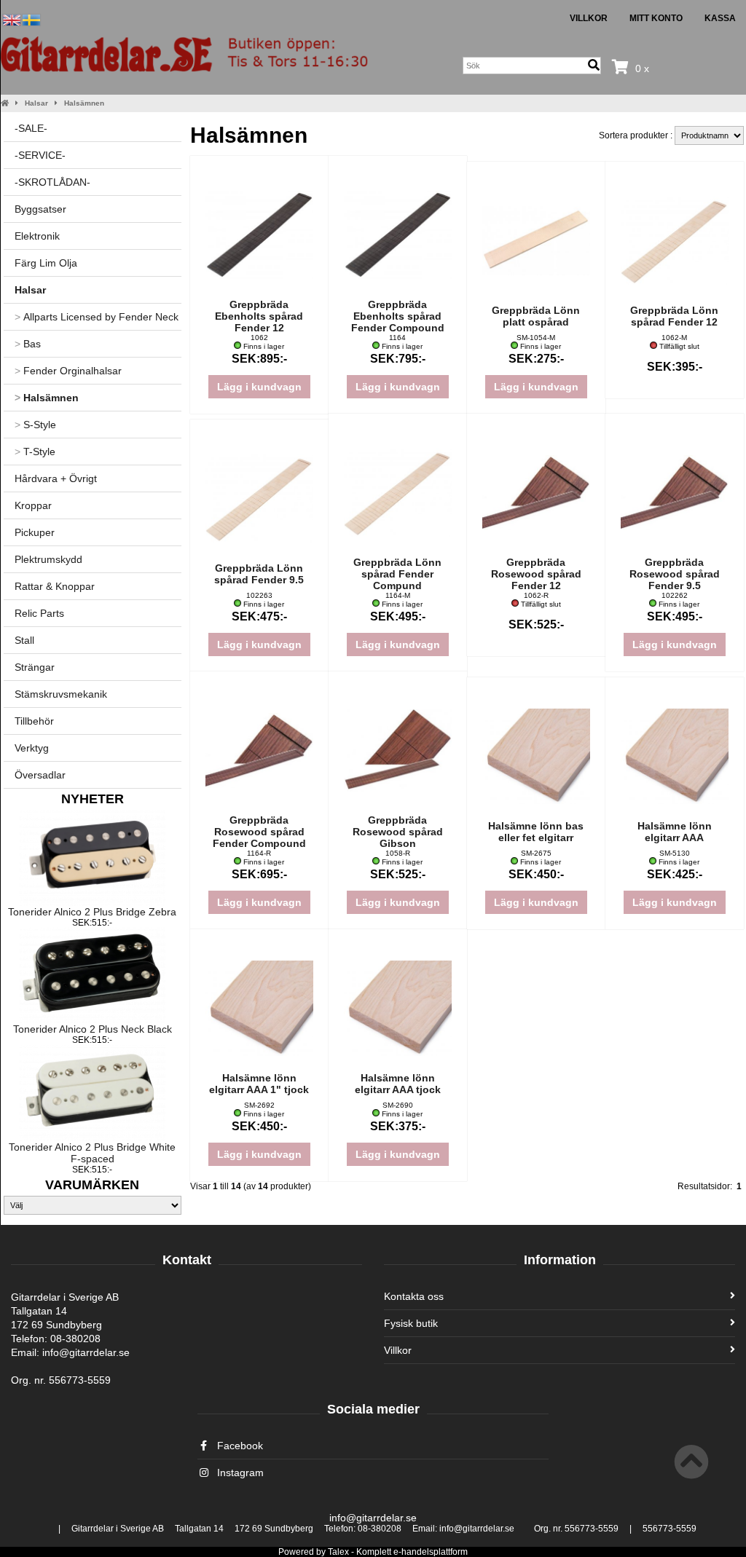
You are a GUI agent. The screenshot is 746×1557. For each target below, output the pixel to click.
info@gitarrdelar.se (373, 1518)
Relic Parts (39, 613)
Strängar (35, 667)
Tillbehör (34, 721)
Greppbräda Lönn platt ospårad (536, 316)
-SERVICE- (40, 155)
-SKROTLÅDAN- (52, 182)
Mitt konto (656, 18)
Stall (24, 640)
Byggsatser (40, 209)
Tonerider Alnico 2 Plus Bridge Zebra (92, 912)
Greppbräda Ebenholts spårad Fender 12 (259, 316)
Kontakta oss (414, 1296)
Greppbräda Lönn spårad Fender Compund (397, 573)
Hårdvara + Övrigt (56, 478)
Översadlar (40, 775)
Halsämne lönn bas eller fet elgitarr (536, 831)
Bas (28, 344)
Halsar (36, 103)
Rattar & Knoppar (55, 586)
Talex (338, 1552)
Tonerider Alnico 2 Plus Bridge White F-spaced (92, 1152)
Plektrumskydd (48, 559)
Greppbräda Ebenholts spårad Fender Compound (397, 316)
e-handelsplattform (430, 1552)
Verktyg (32, 748)
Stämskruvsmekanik (61, 694)
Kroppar (33, 505)
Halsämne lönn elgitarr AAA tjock (398, 1083)
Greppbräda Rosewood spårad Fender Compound (259, 831)
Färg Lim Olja (46, 263)
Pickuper (35, 532)
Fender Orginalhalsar (68, 371)
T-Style (35, 451)
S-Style (35, 424)
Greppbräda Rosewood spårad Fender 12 (536, 573)
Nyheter (92, 799)
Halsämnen (84, 103)
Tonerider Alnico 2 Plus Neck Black (92, 1029)
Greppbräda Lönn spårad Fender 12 (674, 316)
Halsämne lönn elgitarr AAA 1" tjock (259, 1083)
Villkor (589, 18)
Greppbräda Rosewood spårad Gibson (398, 831)
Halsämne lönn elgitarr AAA (674, 831)
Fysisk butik (411, 1323)
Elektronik (37, 236)
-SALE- (31, 128)
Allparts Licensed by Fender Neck (96, 317)
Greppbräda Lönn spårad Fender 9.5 (259, 574)
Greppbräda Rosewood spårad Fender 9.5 (674, 573)
